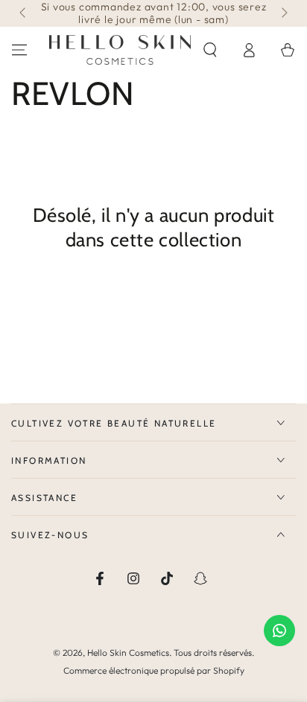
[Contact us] (279, 630)
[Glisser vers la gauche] (24, 13)
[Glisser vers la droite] (283, 13)
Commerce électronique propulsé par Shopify (153, 670)
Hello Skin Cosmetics (128, 652)
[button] (210, 49)
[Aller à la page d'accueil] (120, 50)
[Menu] (19, 49)
